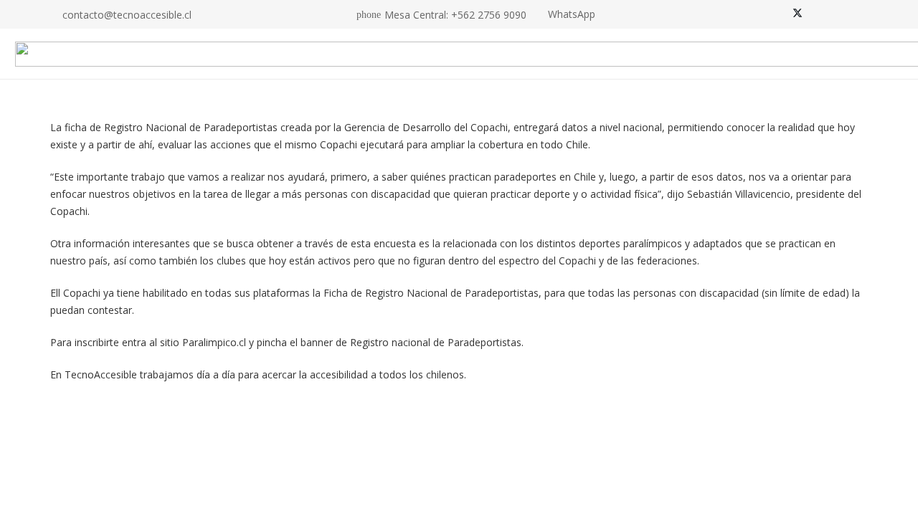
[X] (797, 14)
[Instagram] (818, 14)
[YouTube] (858, 14)
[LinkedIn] (838, 14)
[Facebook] (777, 14)
